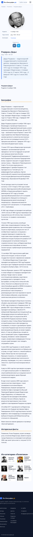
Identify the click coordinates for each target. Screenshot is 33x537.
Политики (9, 6)
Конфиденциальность (27, 513)
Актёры (2, 511)
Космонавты (3, 524)
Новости (12, 513)
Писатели (2, 513)
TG (18, 45)
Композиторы (3, 521)
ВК (14, 45)
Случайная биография (13, 521)
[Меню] (30, 2)
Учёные (2, 516)
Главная (3, 6)
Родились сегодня (13, 517)
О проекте (24, 511)
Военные (2, 526)
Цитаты (12, 511)
